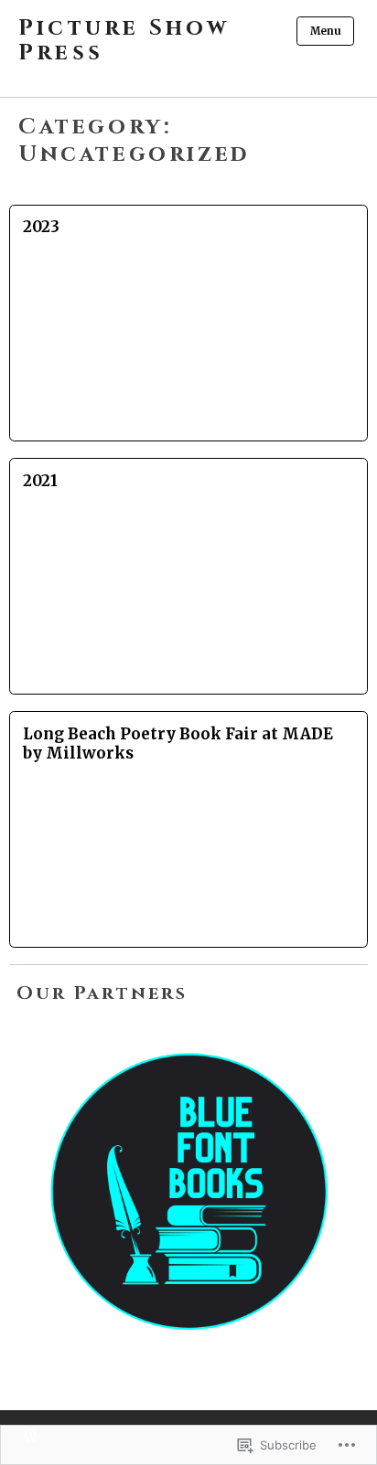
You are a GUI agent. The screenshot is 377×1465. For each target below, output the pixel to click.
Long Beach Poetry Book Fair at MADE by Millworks (178, 743)
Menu (325, 31)
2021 (40, 481)
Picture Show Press (124, 41)
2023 (41, 227)
